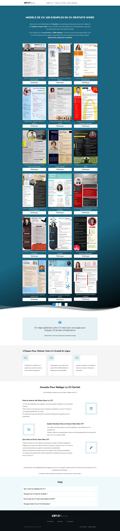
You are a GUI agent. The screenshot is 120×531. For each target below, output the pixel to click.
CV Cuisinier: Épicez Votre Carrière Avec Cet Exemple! (60, 237)
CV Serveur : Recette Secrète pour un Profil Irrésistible (34, 237)
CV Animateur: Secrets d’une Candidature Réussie (60, 64)
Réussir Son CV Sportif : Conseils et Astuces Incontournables (86, 237)
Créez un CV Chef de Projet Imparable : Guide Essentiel (34, 64)
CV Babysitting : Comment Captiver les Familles (34, 107)
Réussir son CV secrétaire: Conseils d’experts (86, 281)
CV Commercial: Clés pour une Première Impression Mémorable (34, 150)
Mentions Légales (92, 527)
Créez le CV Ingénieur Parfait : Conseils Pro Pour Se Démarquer (34, 194)
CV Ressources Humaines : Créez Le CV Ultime (60, 107)
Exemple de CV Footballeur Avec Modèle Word (86, 150)
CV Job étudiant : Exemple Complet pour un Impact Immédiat (60, 150)
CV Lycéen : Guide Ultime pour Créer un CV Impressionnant (86, 64)
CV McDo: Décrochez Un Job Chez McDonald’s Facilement (86, 107)
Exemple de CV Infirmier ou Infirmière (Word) (60, 281)
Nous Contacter (83, 527)
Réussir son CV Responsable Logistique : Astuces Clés (34, 281)
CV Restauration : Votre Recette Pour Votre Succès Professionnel (86, 194)
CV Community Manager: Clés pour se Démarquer (60, 194)
